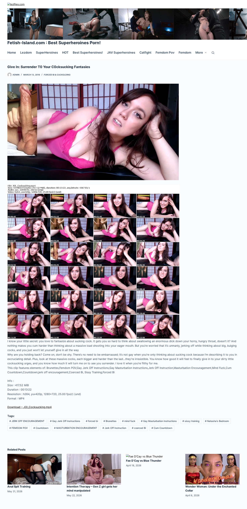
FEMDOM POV (18, 427)
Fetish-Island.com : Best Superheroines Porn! (54, 42)
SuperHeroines (47, 52)
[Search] (213, 52)
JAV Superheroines (121, 52)
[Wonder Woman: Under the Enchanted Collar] (212, 469)
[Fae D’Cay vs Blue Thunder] (144, 456)
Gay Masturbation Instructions (159, 421)
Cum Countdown (162, 427)
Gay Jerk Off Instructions (65, 421)
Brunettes (110, 421)
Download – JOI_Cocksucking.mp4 (29, 407)
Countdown (40, 427)
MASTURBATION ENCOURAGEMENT (75, 427)
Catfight (145, 52)
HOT (65, 52)
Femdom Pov (165, 52)
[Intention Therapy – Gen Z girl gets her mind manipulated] (94, 469)
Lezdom (26, 52)
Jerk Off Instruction (114, 427)
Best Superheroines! (88, 52)
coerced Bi (139, 427)
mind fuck (128, 421)
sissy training (190, 421)
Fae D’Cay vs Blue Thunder (143, 460)
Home (11, 52)
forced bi (92, 421)
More (199, 52)
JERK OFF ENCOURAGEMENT (26, 421)
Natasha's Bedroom (217, 421)
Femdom (185, 52)
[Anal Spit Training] (34, 469)
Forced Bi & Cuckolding (57, 74)
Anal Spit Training (18, 486)
